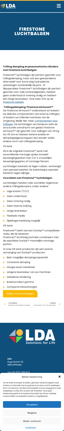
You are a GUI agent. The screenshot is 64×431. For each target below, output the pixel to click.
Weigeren (32, 412)
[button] (59, 376)
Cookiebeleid (30, 427)
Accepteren (32, 404)
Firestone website (13, 102)
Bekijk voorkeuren (32, 420)
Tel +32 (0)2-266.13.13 (18, 372)
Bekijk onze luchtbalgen (20, 293)
